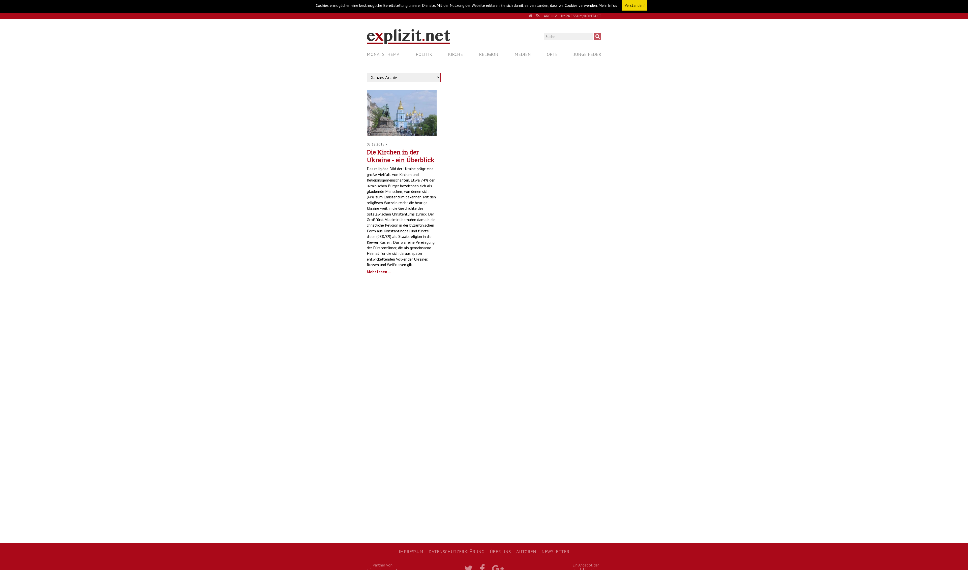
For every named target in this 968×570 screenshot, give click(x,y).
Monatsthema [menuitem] (383, 54)
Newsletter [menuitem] (555, 551)
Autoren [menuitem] (526, 551)
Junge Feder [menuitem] (587, 54)
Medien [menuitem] (523, 54)
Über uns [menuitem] (500, 551)
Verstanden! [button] (635, 5)
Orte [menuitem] (552, 54)
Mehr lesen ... (379, 271)
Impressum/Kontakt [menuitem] (581, 15)
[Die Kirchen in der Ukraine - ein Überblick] (402, 134)
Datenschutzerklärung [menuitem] (456, 551)
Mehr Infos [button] (607, 5)
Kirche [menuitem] (455, 54)
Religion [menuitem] (488, 54)
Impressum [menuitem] (411, 551)
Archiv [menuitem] (550, 15)
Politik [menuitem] (424, 54)
